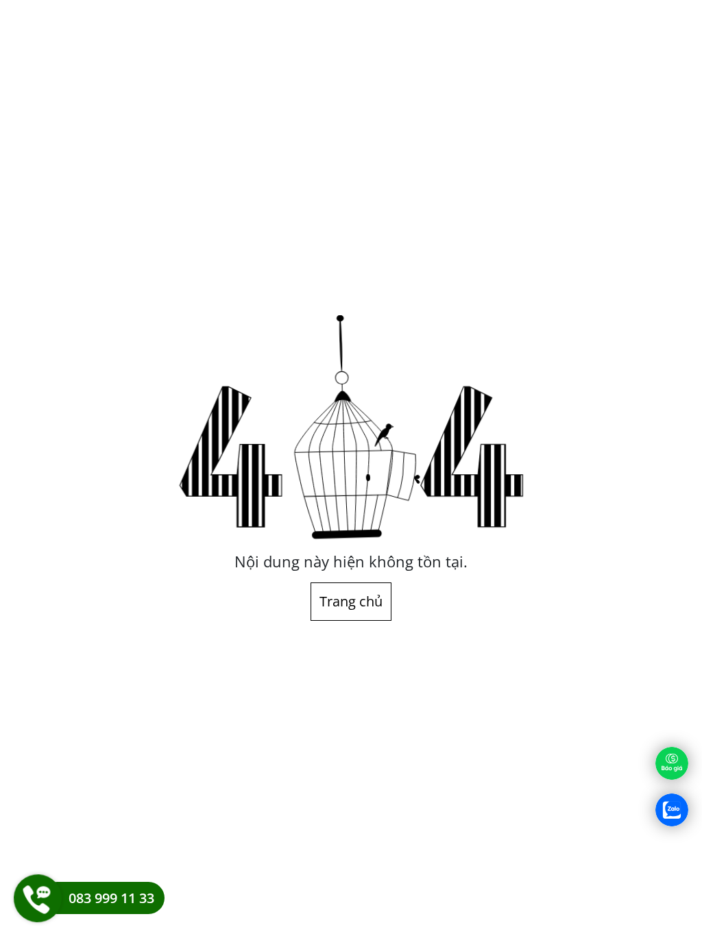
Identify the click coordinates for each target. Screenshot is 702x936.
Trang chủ (351, 601)
